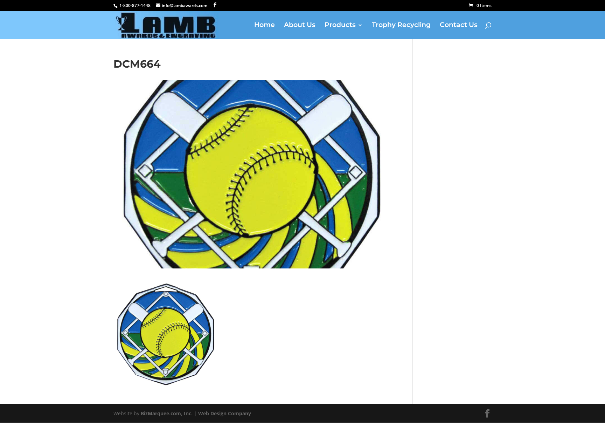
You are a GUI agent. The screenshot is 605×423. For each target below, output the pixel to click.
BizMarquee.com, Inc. (167, 413)
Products (340, 25)
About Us (299, 25)
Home (264, 25)
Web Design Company (224, 413)
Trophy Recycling (401, 25)
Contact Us (459, 25)
